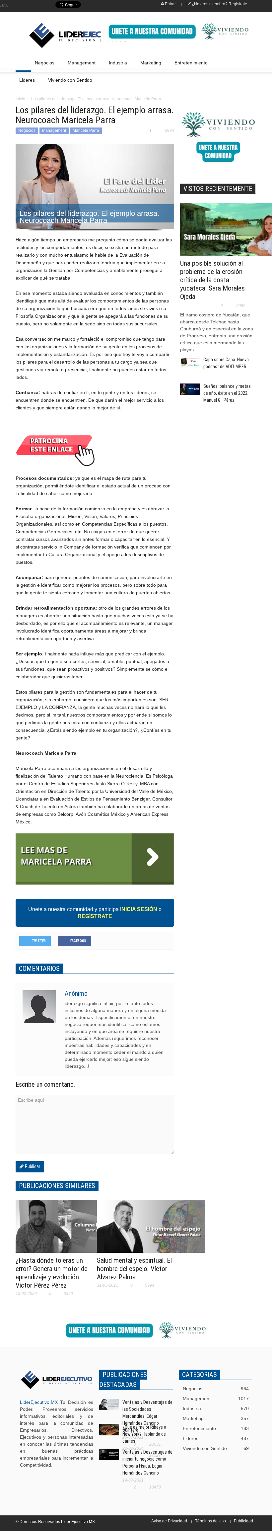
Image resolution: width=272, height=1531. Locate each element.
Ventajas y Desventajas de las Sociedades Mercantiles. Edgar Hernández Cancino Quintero (147, 1416)
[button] (249, 62)
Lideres (25, 83)
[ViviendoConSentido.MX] (51, 35)
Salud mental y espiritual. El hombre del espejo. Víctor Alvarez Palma (134, 1268)
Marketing (149, 66)
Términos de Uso (210, 1521)
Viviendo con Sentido (70, 80)
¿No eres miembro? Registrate (219, 4)
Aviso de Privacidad (169, 1521)
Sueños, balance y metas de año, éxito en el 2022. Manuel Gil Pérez (227, 393)
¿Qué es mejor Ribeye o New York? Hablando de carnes (144, 1434)
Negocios (42, 66)
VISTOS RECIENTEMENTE (217, 189)
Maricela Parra (86, 130)
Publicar (32, 1166)
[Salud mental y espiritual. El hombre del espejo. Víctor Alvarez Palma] (151, 1230)
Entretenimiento (189, 66)
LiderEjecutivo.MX (39, 1402)
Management (80, 66)
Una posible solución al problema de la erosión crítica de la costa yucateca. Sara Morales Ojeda (212, 279)
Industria (116, 66)
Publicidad (243, 1521)
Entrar (170, 4)
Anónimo (76, 993)
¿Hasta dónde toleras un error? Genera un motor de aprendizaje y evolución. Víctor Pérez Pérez (52, 1272)
